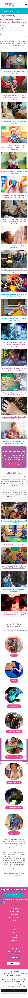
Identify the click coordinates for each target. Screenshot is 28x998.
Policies (13, 942)
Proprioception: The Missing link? (14, 544)
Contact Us (13, 940)
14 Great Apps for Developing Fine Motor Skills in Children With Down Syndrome (14, 221)
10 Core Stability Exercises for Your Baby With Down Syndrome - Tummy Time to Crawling (14, 147)
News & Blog (13, 935)
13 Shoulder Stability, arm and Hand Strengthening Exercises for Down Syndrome (14, 97)
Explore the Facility (14, 924)
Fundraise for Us (14, 920)
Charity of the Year (14, 917)
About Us (13, 932)
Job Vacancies (13, 937)
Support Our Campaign (14, 911)
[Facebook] (9, 952)
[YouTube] (19, 952)
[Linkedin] (15, 952)
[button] (14, 957)
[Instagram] (12, 952)
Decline (14, 995)
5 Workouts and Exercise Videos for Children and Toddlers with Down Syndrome (14, 344)
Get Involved (14, 914)
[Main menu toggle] (25, 5)
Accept (14, 990)
